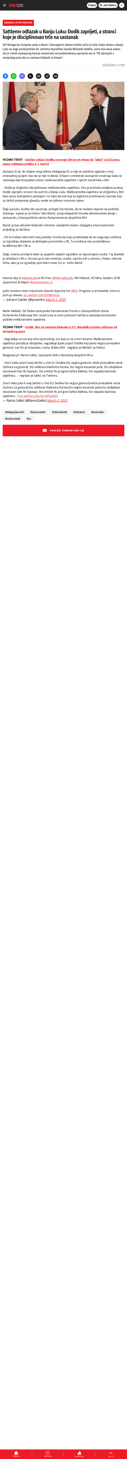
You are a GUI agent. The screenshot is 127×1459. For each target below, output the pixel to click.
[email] (39, 76)
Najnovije (47, 1456)
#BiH (74, 291)
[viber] (22, 76)
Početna (16, 1456)
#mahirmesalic (12, 418)
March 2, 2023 (56, 299)
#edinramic (79, 412)
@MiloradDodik (62, 278)
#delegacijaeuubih (14, 412)
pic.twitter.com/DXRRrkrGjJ (41, 295)
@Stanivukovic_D (41, 282)
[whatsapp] (14, 76)
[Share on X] (30, 76)
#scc (29, 418)
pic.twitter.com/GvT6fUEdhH (38, 396)
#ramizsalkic (97, 412)
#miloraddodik (59, 412)
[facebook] (5, 76)
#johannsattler (38, 412)
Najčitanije (79, 1456)
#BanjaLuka (30, 278)
